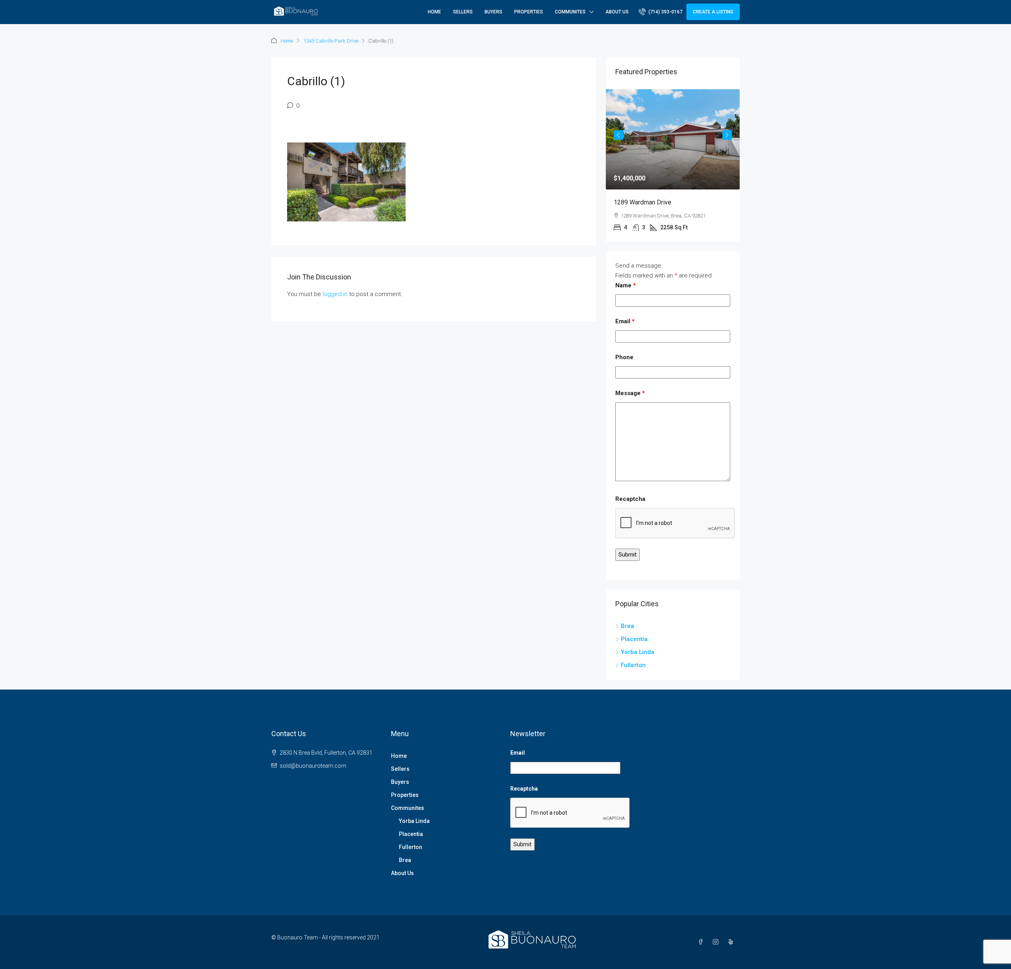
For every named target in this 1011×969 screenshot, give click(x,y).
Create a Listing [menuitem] (713, 12)
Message (630, 393)
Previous (618, 135)
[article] (673, 165)
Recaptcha (630, 498)
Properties (528, 12)
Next (727, 135)
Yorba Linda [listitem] (637, 652)
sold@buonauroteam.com (313, 766)
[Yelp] (732, 942)
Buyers (493, 12)
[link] (673, 139)
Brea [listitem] (627, 626)
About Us (617, 12)
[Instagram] (717, 942)
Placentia (411, 834)
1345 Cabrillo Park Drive (330, 41)
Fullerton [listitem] (633, 665)
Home (434, 12)
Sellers (463, 12)
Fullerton (410, 847)
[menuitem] (660, 12)
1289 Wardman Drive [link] (642, 202)
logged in (335, 294)
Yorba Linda (414, 821)
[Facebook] (702, 942)
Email (625, 321)
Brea (405, 860)
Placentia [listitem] (634, 639)
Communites (570, 12)
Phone (624, 357)
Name (625, 285)
